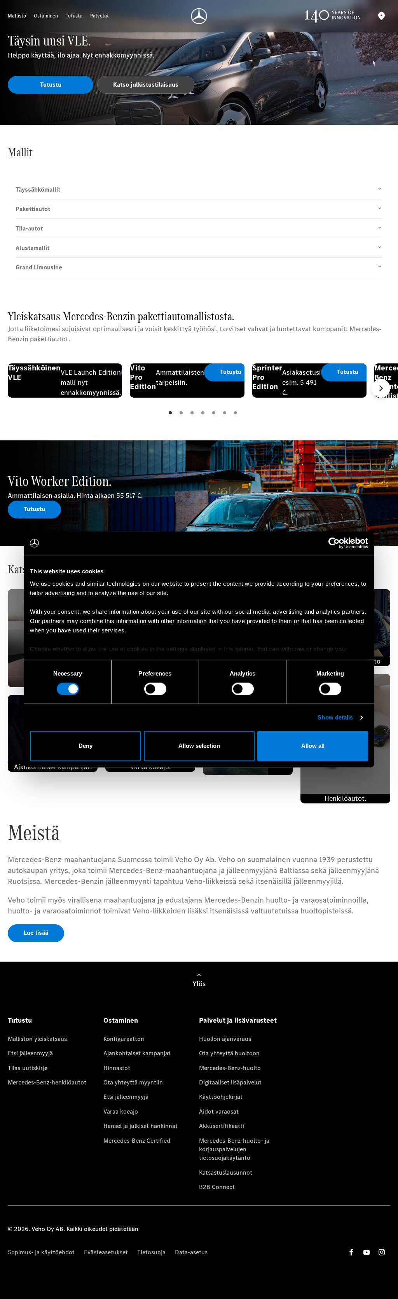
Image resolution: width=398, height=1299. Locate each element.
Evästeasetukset (106, 1252)
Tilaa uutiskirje (27, 1068)
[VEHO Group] (199, 16)
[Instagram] (381, 1252)
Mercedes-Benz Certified (136, 1141)
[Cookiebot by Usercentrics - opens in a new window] (334, 543)
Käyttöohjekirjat (221, 1097)
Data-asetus (191, 1252)
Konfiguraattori (124, 1039)
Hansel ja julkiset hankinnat (140, 1126)
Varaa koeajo (120, 1111)
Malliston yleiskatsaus (37, 1039)
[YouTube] (366, 1252)
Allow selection (199, 746)
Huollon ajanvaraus (225, 1039)
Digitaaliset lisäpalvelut (230, 1082)
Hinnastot (116, 1068)
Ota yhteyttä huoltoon (229, 1053)
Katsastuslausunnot (225, 1172)
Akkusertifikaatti (221, 1126)
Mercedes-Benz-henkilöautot (47, 1082)
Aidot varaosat (219, 1111)
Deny (86, 746)
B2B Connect (217, 1187)
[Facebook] (351, 1252)
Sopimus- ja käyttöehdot (41, 1252)
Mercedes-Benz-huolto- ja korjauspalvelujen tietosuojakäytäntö (234, 1149)
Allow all (313, 746)
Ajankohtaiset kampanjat (137, 1053)
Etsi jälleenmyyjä (30, 1053)
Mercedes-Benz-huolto (230, 1068)
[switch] (155, 689)
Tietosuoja (151, 1252)
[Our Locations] (381, 16)
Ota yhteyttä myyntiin (133, 1082)
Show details (335, 717)
